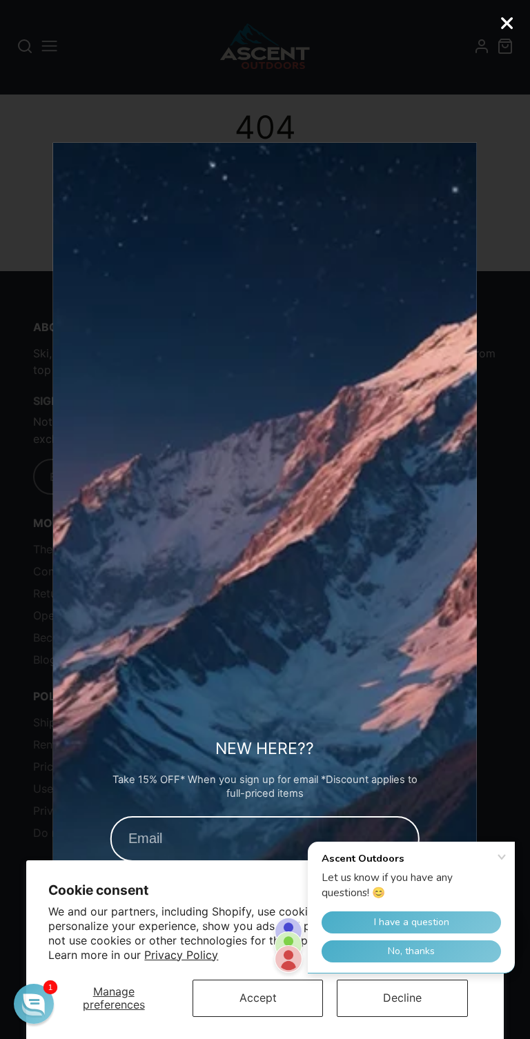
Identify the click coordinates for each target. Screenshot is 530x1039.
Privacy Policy (181, 955)
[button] (34, 1004)
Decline (402, 998)
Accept (258, 998)
